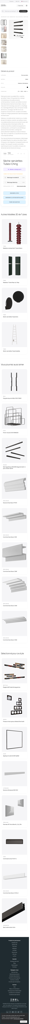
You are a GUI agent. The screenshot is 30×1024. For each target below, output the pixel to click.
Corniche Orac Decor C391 (10, 537)
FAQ (14, 987)
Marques (14, 948)
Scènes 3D (14, 944)
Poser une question (14, 202)
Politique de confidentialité (14, 990)
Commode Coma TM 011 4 (10, 858)
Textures (14, 946)
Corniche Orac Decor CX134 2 (10, 893)
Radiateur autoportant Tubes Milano (12, 248)
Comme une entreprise (14, 978)
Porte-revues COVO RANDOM (10, 432)
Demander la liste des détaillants (14, 197)
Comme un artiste (14, 980)
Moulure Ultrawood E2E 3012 (10, 790)
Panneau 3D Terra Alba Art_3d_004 (12, 824)
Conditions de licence (14, 994)
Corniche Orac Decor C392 (10, 640)
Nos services (14, 972)
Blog (14, 963)
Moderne (20, 83)
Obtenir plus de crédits (21, 186)
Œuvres (14, 954)
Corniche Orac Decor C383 (10, 571)
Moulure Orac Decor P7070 (10, 503)
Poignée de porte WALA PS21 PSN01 (12, 398)
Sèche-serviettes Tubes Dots (10, 317)
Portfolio (14, 967)
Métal (26, 79)
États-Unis (25, 1)
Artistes (14, 950)
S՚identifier (20, 5)
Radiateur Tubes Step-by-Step (11, 282)
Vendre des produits (14, 974)
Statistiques (15, 965)
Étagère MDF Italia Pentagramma (11, 687)
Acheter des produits (14, 976)
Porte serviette (24, 75)
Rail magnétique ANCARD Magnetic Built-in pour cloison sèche (14, 467)
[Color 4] (27, 87)
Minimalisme (25, 83)
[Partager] (24, 153)
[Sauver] (18, 153)
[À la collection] (21, 153)
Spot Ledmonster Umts (9, 927)
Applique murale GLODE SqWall (11, 756)
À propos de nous (14, 961)
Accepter (23, 1021)
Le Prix (14, 956)
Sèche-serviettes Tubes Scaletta (11, 351)
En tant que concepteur (14, 981)
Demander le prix (14, 193)
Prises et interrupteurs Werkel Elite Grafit (13, 721)
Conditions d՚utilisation (14, 992)
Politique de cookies (18, 1018)
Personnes (14, 952)
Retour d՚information (14, 989)
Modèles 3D (14, 942)
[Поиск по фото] (17, 11)
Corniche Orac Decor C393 (10, 605)
